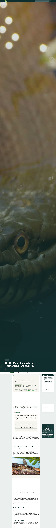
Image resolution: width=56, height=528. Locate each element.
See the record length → (31, 380)
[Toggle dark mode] (50, 1)
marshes (35, 449)
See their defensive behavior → (19, 387)
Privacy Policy (51, 436)
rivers (29, 449)
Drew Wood (9, 368)
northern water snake (20, 404)
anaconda (35, 406)
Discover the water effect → (31, 390)
